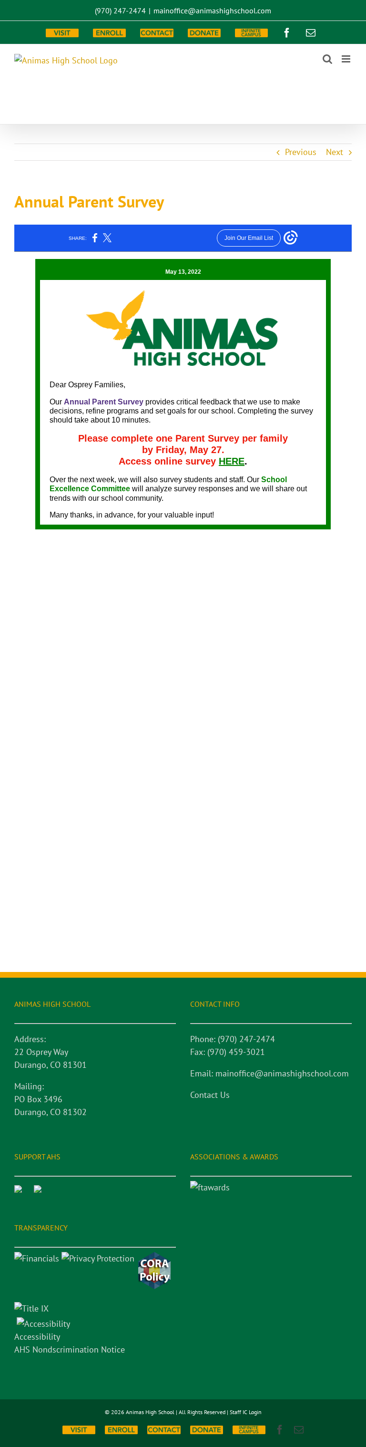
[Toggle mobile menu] (347, 59)
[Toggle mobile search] (327, 59)
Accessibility (37, 1336)
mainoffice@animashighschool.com (212, 10)
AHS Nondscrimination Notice (69, 1349)
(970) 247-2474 (120, 10)
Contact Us (210, 1094)
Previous (300, 151)
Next (334, 151)
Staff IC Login (246, 1412)
